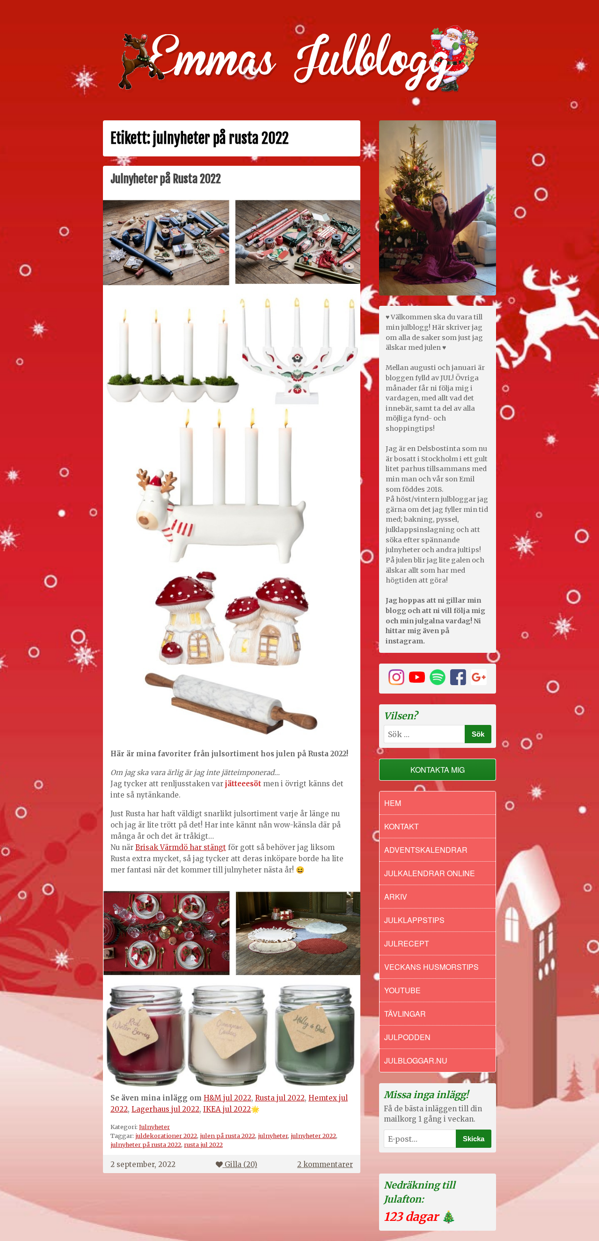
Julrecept (406, 943)
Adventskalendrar (426, 849)
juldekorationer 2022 (166, 1135)
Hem (392, 803)
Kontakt (401, 826)
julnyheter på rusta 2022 (145, 1144)
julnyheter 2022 (313, 1135)
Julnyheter (154, 1126)
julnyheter (273, 1135)
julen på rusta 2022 (227, 1135)
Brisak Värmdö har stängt (180, 847)
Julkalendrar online (429, 873)
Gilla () (241, 1164)
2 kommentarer (325, 1164)
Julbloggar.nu (415, 1060)
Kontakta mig (437, 769)
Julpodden (407, 1037)
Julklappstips (414, 920)
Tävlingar (405, 1013)
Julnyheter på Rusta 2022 (165, 179)
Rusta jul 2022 (280, 1097)
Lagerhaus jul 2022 (165, 1109)
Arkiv (395, 896)
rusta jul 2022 (203, 1144)
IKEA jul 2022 (227, 1109)
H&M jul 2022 (227, 1097)
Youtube (402, 990)
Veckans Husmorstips (431, 966)
